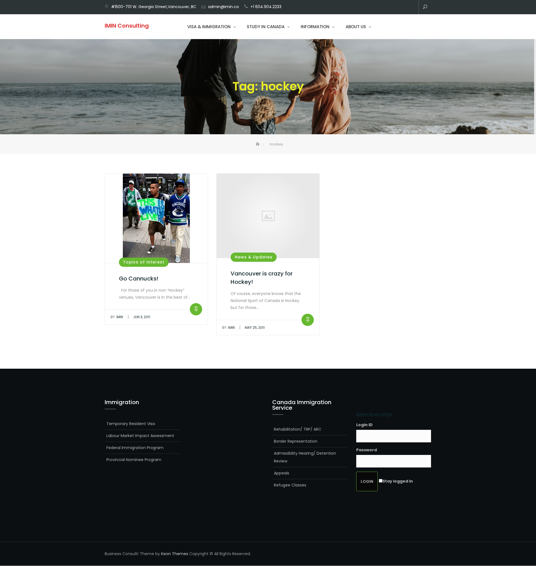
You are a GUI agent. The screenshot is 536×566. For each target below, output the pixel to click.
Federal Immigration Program (135, 447)
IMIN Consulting (127, 26)
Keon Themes (174, 554)
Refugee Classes (290, 485)
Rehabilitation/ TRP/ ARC (297, 429)
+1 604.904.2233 (265, 6)
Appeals (281, 473)
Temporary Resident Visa (130, 423)
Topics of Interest (143, 262)
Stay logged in (397, 481)
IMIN (117, 317)
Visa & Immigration (209, 27)
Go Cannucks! (138, 278)
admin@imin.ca (223, 6)
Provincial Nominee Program (133, 459)
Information (315, 27)
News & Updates (253, 257)
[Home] (258, 144)
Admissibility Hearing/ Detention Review (305, 457)
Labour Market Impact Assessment (140, 435)
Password (366, 450)
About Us (356, 27)
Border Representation (295, 441)
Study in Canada (265, 27)
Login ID (364, 425)
